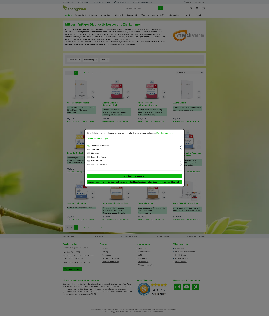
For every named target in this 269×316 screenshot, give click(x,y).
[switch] (88, 149)
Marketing (95, 153)
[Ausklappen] (181, 145)
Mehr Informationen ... (165, 133)
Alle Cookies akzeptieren (134, 176)
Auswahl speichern (96, 182)
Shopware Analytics (99, 165)
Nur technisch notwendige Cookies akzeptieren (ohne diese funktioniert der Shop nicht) (144, 182)
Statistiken (95, 149)
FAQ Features (96, 161)
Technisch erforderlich (100, 146)
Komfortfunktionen (98, 157)
